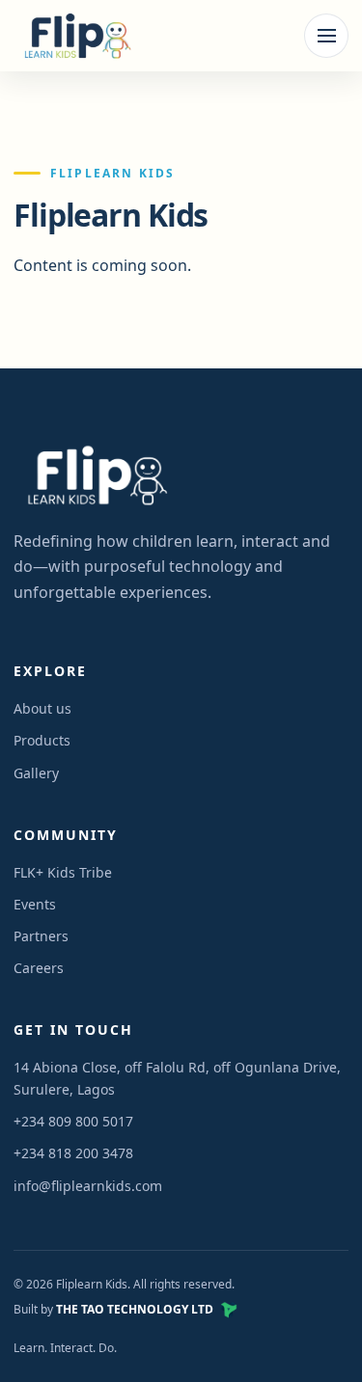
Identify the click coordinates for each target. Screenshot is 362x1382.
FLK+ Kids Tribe (63, 872)
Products (42, 740)
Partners (41, 936)
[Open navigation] (326, 36)
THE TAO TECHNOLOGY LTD (134, 1309)
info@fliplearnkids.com (88, 1186)
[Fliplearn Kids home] (74, 36)
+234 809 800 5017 (73, 1121)
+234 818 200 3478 (73, 1153)
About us (42, 708)
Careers (39, 968)
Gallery (36, 773)
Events (35, 904)
